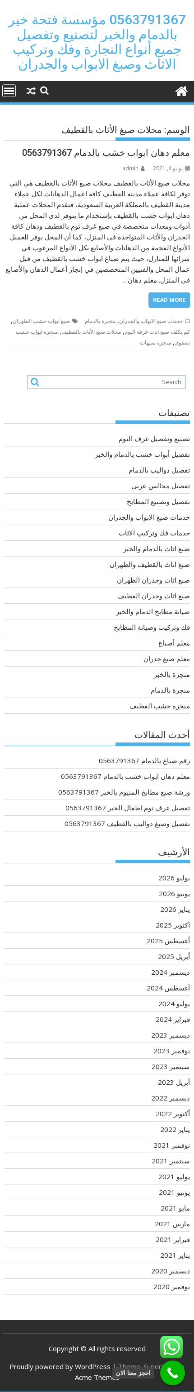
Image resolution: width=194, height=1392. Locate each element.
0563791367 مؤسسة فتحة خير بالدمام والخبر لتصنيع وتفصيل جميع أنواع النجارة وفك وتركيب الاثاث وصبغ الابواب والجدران (97, 42)
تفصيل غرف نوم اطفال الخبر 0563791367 (127, 807)
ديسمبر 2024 (170, 972)
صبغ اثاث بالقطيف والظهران (150, 564)
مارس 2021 (172, 1223)
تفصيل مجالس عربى (160, 485)
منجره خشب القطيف (159, 705)
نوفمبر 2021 (171, 1144)
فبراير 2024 (173, 1019)
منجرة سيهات (155, 342)
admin (130, 168)
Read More (169, 299)
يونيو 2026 (174, 893)
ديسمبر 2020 (170, 1270)
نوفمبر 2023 (171, 1050)
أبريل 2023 (174, 1082)
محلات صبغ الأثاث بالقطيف (91, 332)
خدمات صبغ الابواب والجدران (151, 321)
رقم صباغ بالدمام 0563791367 (144, 760)
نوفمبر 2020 (171, 1286)
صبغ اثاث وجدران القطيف (153, 595)
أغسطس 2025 (168, 940)
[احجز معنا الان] (172, 1373)
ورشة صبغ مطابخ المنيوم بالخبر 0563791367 (124, 791)
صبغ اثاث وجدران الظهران (153, 579)
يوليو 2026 (174, 877)
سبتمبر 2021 (171, 1160)
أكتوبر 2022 (173, 1113)
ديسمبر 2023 (170, 1034)
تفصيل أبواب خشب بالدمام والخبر (142, 454)
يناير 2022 (175, 1129)
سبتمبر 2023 (171, 1066)
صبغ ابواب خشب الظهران (41, 321)
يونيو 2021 (174, 1192)
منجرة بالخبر (172, 674)
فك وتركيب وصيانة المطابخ (152, 627)
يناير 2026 (175, 909)
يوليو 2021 (174, 1176)
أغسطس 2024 (168, 987)
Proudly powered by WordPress (60, 1366)
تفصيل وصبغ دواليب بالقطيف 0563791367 (127, 823)
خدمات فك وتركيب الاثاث (154, 532)
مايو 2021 (175, 1207)
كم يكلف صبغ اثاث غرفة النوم (157, 332)
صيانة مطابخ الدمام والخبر (153, 611)
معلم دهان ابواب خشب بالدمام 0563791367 (106, 152)
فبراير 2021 (173, 1239)
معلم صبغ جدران (166, 658)
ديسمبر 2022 (170, 1097)
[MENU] (9, 90)
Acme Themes (97, 1377)
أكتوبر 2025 (173, 924)
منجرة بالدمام (100, 321)
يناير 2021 (175, 1255)
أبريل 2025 (174, 956)
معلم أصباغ (174, 642)
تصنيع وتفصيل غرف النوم (154, 438)
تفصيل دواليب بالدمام (159, 469)
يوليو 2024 (174, 1003)
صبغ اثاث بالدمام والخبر (156, 548)
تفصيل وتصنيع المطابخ (158, 501)
